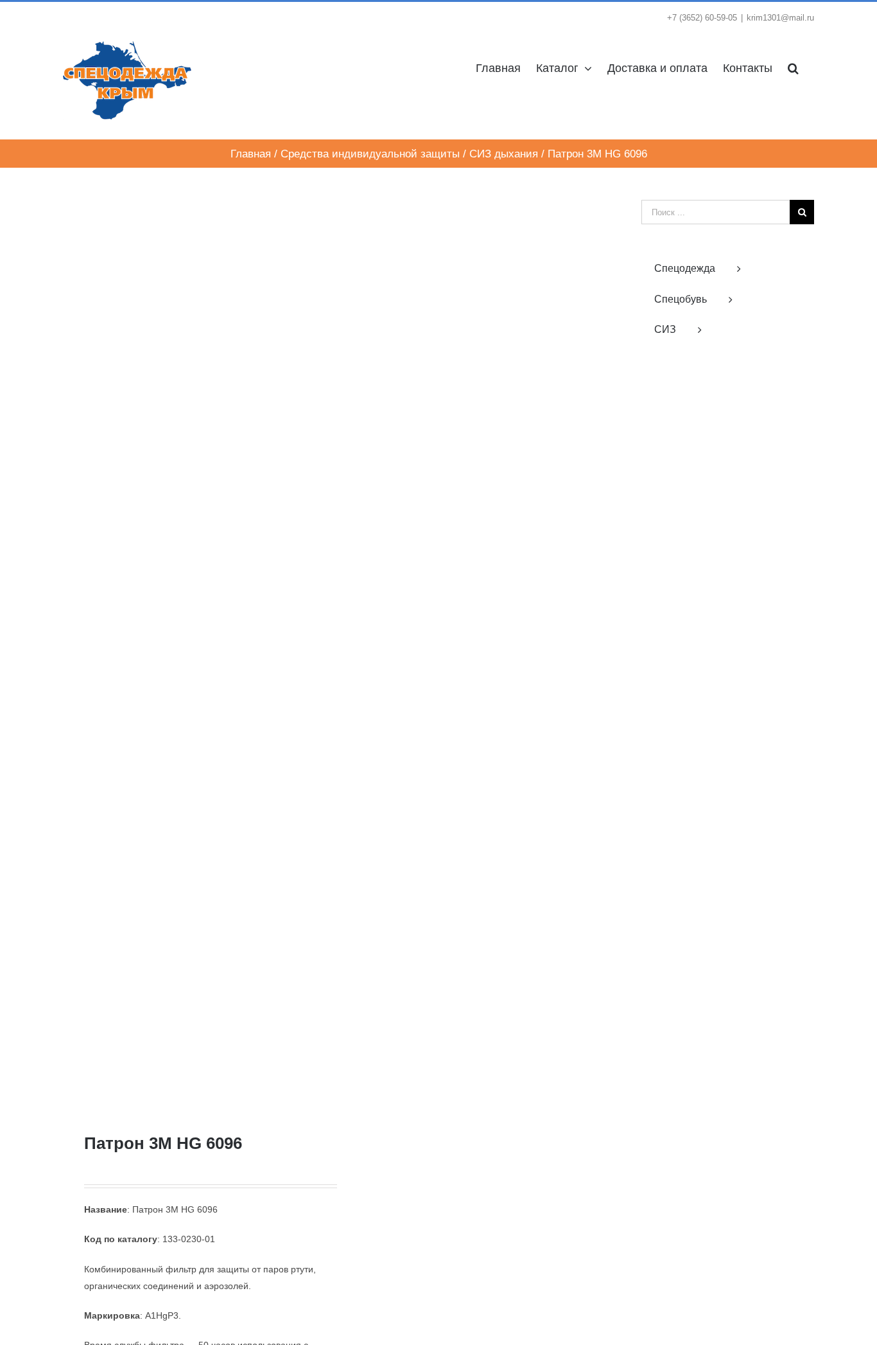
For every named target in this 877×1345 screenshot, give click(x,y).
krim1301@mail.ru (780, 17)
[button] (793, 67)
